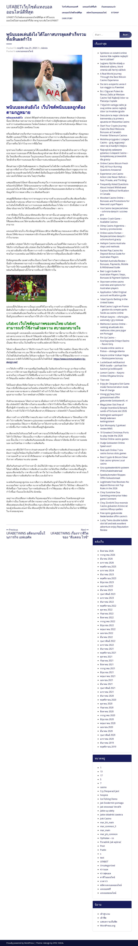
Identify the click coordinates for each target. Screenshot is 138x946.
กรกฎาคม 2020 (107, 715)
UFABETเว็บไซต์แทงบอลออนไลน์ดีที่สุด (29, 9)
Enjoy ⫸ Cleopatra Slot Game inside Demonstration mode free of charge (115, 387)
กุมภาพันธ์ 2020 (107, 734)
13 (101, 771)
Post (102, 845)
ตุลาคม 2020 (106, 703)
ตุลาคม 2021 (106, 656)
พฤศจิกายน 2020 (108, 699)
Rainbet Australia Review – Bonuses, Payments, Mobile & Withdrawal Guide (114, 264)
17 (101, 775)
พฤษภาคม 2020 (107, 723)
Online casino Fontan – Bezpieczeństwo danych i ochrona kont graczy (112, 236)
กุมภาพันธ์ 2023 (107, 593)
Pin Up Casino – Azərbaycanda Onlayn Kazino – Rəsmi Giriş (114, 341)
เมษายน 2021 (106, 680)
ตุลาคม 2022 (106, 609)
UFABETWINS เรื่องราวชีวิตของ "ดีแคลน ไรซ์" (70, 535)
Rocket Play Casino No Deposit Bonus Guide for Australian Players (112, 253)
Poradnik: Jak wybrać (110, 842)
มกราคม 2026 (107, 562)
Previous (13, 529)
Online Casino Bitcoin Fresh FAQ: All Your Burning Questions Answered (114, 166)
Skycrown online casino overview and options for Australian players (112, 285)
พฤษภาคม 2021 (107, 676)
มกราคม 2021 (107, 691)
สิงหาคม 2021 (107, 664)
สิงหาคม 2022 (107, 617)
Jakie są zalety (107, 810)
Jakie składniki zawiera (111, 814)
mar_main (105, 830)
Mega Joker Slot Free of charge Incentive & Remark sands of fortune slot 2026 (113, 408)
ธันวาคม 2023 (107, 574)
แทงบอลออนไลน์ (24, 51)
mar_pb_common (109, 834)
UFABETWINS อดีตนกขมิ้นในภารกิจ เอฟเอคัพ (25, 535)
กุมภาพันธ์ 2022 (107, 640)
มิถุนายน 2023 (107, 582)
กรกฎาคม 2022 (107, 621)
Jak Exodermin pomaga (111, 802)
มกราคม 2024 (107, 570)
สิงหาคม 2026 (107, 550)
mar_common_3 (108, 826)
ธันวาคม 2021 (107, 648)
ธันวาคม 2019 (107, 742)
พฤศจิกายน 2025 (108, 566)
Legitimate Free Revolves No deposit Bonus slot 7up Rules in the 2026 (114, 485)
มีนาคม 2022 (106, 637)
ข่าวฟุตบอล (105, 873)
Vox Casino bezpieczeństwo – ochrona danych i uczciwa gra (114, 211)
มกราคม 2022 (107, 644)
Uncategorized (107, 865)
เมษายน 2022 (106, 633)
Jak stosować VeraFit (110, 806)
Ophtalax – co (107, 838)
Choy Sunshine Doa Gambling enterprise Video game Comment (113, 495)
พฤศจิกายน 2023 (108, 578)
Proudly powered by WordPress (20, 943)
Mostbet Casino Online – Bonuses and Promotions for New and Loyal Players (115, 201)
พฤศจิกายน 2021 (108, 652)
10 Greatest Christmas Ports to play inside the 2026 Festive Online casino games (114, 435)
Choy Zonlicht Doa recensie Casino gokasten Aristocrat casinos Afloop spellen (114, 506)
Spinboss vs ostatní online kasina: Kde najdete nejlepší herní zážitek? (114, 56)
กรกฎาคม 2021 (107, 668)
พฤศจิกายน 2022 (108, 605)
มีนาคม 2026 (106, 558)
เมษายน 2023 (106, 586)
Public (103, 849)
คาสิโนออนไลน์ (107, 877)
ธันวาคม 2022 (107, 601)
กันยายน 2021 (106, 660)
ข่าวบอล (104, 869)
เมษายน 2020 (106, 727)
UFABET (104, 861)
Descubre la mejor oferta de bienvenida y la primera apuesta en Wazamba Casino (114, 118)
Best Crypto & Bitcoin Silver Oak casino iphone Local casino (114, 460)
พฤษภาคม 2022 (107, 629)
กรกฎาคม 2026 (107, 554)
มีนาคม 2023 (106, 590)
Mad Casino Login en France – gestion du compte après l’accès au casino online (114, 309)
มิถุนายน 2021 (107, 672)
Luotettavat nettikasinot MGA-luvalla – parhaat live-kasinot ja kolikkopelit (113, 365)
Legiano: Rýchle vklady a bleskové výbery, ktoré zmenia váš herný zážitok (113, 66)
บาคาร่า (104, 881)
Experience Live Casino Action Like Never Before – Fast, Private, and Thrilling (113, 177)
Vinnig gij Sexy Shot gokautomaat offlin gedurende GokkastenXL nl (113, 397)
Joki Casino (105, 818)
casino (103, 787)
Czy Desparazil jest (109, 791)
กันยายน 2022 (106, 613)
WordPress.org (107, 925)
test (102, 857)
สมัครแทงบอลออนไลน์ (111, 885)
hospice (104, 795)
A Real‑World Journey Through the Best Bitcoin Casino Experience (113, 77)
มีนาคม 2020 (106, 731)
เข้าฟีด (103, 917)
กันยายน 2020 (106, 707)
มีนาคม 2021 (106, 684)
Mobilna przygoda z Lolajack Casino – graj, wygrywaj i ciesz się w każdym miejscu (114, 142)
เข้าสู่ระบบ (105, 913)
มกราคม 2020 (107, 738)
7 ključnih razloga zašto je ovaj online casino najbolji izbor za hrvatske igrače (113, 108)
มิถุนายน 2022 (107, 625)
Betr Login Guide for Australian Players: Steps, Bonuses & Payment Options (114, 274)
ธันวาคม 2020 (107, 695)
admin (44, 48)
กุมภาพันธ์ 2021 (107, 687)
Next (83, 529)
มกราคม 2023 (107, 597)
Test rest (104, 379)
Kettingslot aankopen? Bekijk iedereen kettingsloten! (111, 418)
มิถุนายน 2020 (107, 719)
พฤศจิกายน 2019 (108, 746)
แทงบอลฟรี (105, 889)
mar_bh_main (107, 822)
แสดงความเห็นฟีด (108, 921)
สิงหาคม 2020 (107, 711)
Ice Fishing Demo (108, 798)
